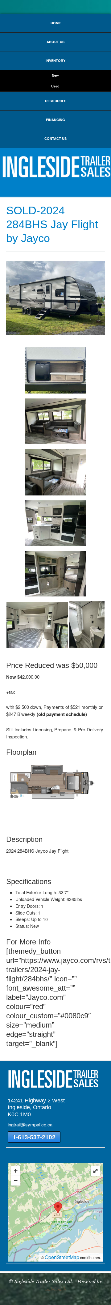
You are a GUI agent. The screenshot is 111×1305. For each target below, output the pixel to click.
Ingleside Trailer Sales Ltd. (55, 166)
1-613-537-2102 (34, 1137)
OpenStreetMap (62, 1257)
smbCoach (55, 1289)
